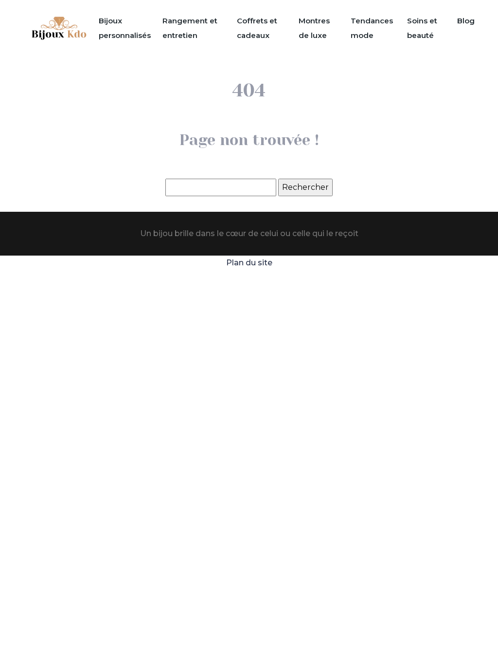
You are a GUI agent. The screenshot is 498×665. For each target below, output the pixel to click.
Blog (466, 20)
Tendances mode (372, 28)
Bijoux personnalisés (125, 28)
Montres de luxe (314, 28)
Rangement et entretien (189, 28)
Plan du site (249, 262)
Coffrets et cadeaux (257, 28)
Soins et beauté (422, 28)
